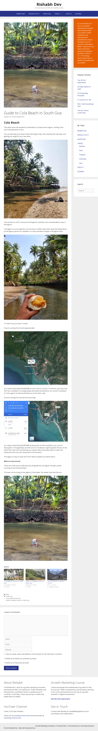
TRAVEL (57, 14)
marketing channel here (12, 718)
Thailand (82, 155)
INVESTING (47, 14)
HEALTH (68, 14)
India (7, 594)
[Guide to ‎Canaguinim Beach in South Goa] (35, 574)
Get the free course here (60, 699)
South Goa (9, 596)
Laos (80, 163)
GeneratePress (30, 728)
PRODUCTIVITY (34, 14)
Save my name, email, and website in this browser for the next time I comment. (34, 654)
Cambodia (82, 159)
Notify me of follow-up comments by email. (21, 658)
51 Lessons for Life (84, 100)
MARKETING (20, 14)
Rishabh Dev (49, 4)
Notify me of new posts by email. (17, 663)
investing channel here (22, 716)
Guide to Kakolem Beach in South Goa (17, 600)
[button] (36, 65)
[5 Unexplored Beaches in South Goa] (14, 574)
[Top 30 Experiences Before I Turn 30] (57, 574)
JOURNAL (78, 14)
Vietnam (82, 146)
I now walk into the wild (13, 598)
